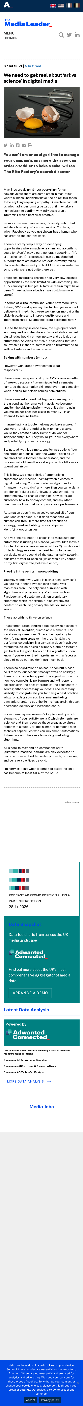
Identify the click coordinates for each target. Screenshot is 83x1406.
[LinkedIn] (77, 34)
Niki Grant (33, 66)
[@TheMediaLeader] (69, 34)
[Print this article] (30, 145)
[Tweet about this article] (6, 145)
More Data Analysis (26, 1081)
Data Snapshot (25, 924)
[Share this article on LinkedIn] (12, 145)
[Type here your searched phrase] (61, 34)
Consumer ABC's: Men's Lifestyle (24, 1072)
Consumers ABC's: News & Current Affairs (30, 1066)
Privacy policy (50, 1400)
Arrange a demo (30, 993)
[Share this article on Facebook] (18, 145)
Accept (30, 1400)
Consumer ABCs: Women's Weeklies (25, 1060)
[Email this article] (24, 145)
